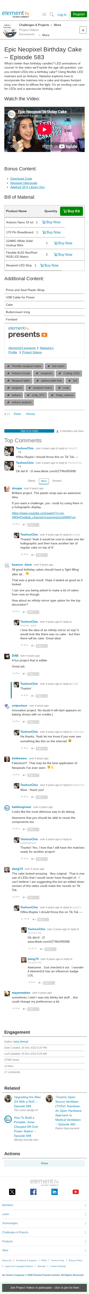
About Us (6, 1260)
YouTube (76, 1192)
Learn (5, 1214)
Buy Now (53, 222)
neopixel (17, 387)
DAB (15, 655)
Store (5, 1250)
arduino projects (22, 402)
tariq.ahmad (20, 1041)
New (83, 30)
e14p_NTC (38, 395)
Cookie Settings (58, 1266)
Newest (56, 480)
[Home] (15, 14)
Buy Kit (74, 211)
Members (7, 1205)
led (75, 380)
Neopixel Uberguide (23, 183)
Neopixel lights (21, 380)
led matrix (58, 366)
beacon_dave (22, 564)
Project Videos (32, 352)
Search (52, 14)
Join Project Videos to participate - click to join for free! (44, 1287)
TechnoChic (25, 448)
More (57, 25)
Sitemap (41, 1266)
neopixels (46, 373)
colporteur (20, 705)
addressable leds (51, 380)
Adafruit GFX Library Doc (27, 187)
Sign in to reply (29, 430)
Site (44, 14)
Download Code (21, 178)
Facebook (33, 1192)
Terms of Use (57, 1260)
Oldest (31, 480)
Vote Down (19, 524)
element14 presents (22, 348)
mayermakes (21, 992)
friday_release (64, 395)
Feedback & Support (26, 1260)
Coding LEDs (72, 373)
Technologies (10, 1223)
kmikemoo (20, 758)
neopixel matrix (42, 387)
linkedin (54, 1192)
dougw (17, 488)
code (66, 387)
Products (7, 1241)
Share (17, 414)
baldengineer (22, 807)
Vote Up (14, 524)
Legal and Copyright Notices (19, 1266)
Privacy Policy (75, 1260)
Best (43, 481)
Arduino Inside (21, 373)
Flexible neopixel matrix (26, 366)
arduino (16, 395)
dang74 (72, 448)
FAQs (44, 1260)
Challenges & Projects (34, 25)
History (30, 414)
